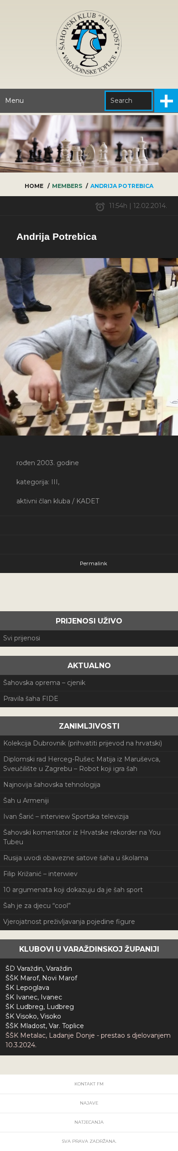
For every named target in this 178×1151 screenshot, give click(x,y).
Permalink (93, 563)
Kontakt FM (89, 1083)
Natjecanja (89, 1122)
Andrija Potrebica (56, 236)
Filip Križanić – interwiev (40, 874)
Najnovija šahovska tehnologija (51, 785)
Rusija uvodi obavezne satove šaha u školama (75, 858)
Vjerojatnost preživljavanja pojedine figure (69, 922)
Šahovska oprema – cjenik (44, 683)
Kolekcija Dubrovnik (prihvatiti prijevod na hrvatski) (82, 743)
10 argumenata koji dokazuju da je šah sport (73, 890)
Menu (14, 100)
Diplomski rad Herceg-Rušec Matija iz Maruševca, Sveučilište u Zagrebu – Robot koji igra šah (81, 764)
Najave (89, 1102)
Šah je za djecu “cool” (37, 906)
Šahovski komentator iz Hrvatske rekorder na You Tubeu (82, 837)
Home (34, 186)
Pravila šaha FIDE (30, 699)
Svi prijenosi (21, 638)
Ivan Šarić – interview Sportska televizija (66, 816)
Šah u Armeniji (26, 800)
